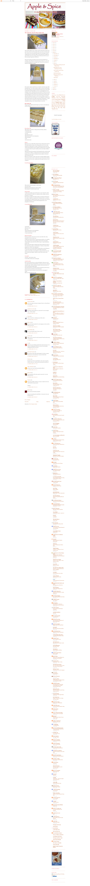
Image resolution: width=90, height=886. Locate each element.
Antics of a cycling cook (57, 808)
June (55, 63)
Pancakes (55, 105)
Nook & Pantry (55, 762)
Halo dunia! (54, 373)
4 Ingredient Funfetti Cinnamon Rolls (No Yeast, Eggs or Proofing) (58, 191)
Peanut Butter (61, 105)
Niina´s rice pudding (56, 436)
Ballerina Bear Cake (56, 771)
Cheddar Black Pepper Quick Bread (58, 182)
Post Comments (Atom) (33, 404)
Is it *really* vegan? (56, 737)
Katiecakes (55, 317)
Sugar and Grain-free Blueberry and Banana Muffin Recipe (58, 621)
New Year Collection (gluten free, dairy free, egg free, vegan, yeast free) (58, 666)
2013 (54, 45)
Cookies (63, 97)
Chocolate (63, 96)
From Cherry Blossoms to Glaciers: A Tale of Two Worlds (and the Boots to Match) (58, 314)
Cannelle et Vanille (56, 758)
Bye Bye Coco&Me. (56, 565)
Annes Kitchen (55, 828)
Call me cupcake (56, 607)
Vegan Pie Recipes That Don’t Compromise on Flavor (57, 331)
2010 (54, 50)
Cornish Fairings (55, 482)
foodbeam (54, 372)
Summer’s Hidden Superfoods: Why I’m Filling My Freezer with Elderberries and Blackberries (58, 247)
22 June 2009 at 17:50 (32, 363)
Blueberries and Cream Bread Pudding (58, 376)
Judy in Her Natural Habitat (58, 804)
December (55, 53)
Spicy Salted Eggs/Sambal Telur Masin (58, 596)
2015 (54, 42)
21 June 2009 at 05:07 (32, 333)
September (56, 58)
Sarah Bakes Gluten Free (57, 418)
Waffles (57, 108)
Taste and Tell (55, 181)
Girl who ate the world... (57, 746)
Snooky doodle (30, 301)
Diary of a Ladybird (56, 770)
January (55, 85)
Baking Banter (55, 219)
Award (53, 95)
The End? (54, 775)
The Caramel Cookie (56, 329)
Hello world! (55, 447)
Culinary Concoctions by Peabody (57, 281)
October (55, 56)
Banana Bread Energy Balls (57, 242)
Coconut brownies (55, 616)
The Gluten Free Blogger (57, 177)
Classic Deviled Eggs (56, 459)
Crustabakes (55, 465)
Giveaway (53, 102)
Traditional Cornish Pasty (56, 740)
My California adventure (56, 470)
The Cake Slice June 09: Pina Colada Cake (58, 71)
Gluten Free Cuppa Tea (57, 285)
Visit (56, 119)
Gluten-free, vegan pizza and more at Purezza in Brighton (58, 569)
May (55, 79)
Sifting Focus (55, 473)
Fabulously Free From (57, 469)
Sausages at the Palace (56, 822)
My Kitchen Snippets (56, 595)
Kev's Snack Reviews (56, 443)
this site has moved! (56, 646)
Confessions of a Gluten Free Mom (58, 367)
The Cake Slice (37, 295)
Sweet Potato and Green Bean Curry (58, 217)
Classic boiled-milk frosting (57, 783)
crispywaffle (55, 782)
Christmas (54, 97)
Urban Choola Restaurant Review (58, 747)
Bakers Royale (55, 355)
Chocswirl (55, 774)
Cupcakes (53, 99)
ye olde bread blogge (56, 789)
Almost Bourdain (56, 693)
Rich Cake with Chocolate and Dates (58, 628)
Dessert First (55, 383)
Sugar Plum (55, 488)
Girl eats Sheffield (56, 423)
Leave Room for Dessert (57, 500)
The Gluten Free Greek (57, 301)
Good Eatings (55, 358)
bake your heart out (56, 831)
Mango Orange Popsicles (56, 466)
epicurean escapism (56, 623)
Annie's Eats (55, 427)
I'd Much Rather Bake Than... (58, 634)
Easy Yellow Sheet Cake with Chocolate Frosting (57, 208)
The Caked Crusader (31, 351)
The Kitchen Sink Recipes (57, 337)
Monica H (29, 372)
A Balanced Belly (56, 245)
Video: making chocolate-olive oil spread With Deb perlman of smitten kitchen (58, 264)
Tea (56, 107)
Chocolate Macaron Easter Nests (58, 380)
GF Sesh (54, 446)
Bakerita (54, 321)
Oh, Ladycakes (55, 522)
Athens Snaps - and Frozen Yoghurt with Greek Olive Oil (58, 779)
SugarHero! (55, 290)
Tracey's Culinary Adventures (58, 834)
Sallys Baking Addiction (57, 202)
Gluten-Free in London (57, 559)
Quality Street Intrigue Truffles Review (58, 444)
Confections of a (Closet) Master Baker (58, 553)
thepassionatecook (56, 765)
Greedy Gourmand (56, 743)
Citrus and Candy (56, 844)
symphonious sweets (31, 308)
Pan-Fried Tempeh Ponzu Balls (57, 175)
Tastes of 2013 (55, 709)
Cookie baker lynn (56, 705)
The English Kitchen (56, 185)
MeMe (58, 103)
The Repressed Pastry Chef (57, 837)
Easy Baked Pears (55, 393)
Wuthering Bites (56, 548)
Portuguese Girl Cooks (57, 824)
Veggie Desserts (55, 241)
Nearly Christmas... (56, 673)
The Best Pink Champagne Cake (58, 588)
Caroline (29, 335)
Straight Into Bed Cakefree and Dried (58, 583)
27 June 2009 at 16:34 (32, 387)
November (56, 55)
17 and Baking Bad (56, 725)
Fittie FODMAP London (57, 346)
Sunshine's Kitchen (56, 342)
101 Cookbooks (55, 174)
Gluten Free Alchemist (57, 258)
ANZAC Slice (55, 520)
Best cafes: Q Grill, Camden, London (58, 642)
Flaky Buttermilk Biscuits (56, 474)
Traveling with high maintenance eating (58, 706)
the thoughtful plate (56, 645)
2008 (54, 87)
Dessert (63, 99)
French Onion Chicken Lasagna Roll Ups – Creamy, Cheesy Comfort (58, 295)
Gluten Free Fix (55, 660)
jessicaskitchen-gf (56, 492)
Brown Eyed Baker (56, 170)
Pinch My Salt (55, 458)
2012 (54, 47)
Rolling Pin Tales (56, 785)
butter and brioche (56, 508)
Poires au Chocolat (56, 676)
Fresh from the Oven (56, 797)
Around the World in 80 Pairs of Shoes (58, 311)
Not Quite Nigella (56, 272)
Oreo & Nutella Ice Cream (57, 639)
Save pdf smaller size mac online (58, 573)
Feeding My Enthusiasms (57, 254)
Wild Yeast (55, 543)
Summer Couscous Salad (56, 199)
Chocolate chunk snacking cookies (58, 523)
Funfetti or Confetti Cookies (57, 485)
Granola (64, 102)
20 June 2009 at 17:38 (32, 313)
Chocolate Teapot (56, 841)
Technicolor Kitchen (56, 409)
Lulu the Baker (30, 329)
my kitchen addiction (56, 612)
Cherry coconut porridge (56, 744)
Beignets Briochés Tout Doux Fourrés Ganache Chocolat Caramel (58, 440)
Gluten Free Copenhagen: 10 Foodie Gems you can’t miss (58, 303)
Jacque (29, 316)
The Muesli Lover (56, 641)
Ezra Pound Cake (56, 697)
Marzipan (54, 462)
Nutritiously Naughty (56, 455)
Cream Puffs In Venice (57, 531)
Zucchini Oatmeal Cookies (57, 226)
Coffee (60, 97)
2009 (54, 52)
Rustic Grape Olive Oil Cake (57, 229)
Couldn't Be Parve (56, 816)
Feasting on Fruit (56, 268)
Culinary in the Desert (57, 720)
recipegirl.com (55, 198)
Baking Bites (55, 375)
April (55, 81)
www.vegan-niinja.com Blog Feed (58, 435)
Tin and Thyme (55, 216)
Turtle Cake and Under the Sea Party (58, 501)
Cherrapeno (55, 672)
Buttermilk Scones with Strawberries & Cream (58, 68)
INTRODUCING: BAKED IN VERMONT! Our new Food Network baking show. (58, 555)
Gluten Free (59, 102)
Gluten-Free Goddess (56, 325)
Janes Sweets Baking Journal (58, 727)
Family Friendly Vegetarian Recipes (58, 847)
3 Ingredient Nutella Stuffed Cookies (58, 635)
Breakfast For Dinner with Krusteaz (58, 632)
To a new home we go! (56, 733)
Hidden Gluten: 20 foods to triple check (58, 493)
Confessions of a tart (56, 813)
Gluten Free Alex (56, 526)
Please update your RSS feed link (58, 759)
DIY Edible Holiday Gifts (57, 359)
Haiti (53, 813)
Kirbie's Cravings (56, 189)
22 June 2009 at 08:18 (32, 356)
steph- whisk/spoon (31, 366)
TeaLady (29, 379)
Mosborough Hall (55, 424)
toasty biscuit (55, 826)
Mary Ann (29, 322)
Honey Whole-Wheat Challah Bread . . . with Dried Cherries (58, 729)
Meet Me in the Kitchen (57, 755)
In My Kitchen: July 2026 (57, 251)
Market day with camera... (57, 721)
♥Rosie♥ (29, 389)
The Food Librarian (56, 484)
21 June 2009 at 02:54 (32, 326)
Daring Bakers (58, 99)
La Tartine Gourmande (57, 476)
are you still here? (55, 798)
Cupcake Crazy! (56, 638)
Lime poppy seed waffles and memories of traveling (57, 411)
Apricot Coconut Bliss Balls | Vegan (58, 278)
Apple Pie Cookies (55, 318)
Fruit (32, 295)
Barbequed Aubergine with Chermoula (58, 75)
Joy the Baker (55, 414)
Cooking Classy (55, 225)
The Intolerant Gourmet (57, 664)
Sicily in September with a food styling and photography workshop (58, 478)
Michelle (29, 359)
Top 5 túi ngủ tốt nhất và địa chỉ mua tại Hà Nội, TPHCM (58, 406)
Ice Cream (53, 103)
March (55, 82)
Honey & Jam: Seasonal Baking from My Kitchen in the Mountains (58, 658)
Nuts (53, 105)
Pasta (57, 105)
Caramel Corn (55, 805)
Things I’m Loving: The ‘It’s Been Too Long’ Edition (58, 699)
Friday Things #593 (56, 171)
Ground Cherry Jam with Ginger (58, 463)
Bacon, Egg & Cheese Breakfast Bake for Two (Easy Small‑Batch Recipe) (58, 187)
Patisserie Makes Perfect (57, 379)
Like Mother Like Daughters (58, 293)
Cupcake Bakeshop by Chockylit (58, 306)
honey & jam (55, 656)
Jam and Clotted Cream (57, 481)
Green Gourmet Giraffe (57, 250)
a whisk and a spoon (56, 211)
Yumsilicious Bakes (56, 683)
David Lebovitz (55, 262)
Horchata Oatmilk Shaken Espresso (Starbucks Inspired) (58, 323)
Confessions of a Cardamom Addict (58, 535)
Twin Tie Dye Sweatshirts (57, 427)
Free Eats (54, 350)
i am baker (55, 572)
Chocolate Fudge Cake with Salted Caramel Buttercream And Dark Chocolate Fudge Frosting (58, 685)
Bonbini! (54, 515)
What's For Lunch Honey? (57, 277)
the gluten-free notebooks (57, 750)
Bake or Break (55, 194)
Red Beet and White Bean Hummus (58, 756)
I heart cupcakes (56, 736)
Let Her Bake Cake (56, 829)
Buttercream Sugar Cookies (57, 291)
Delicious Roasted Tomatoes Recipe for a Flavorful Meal (58, 397)
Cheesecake (58, 96)
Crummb (54, 801)
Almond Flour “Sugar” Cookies (57, 661)
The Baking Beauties (56, 392)
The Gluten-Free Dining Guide (58, 567)
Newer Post (26, 401)
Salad (56, 106)
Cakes (29, 295)
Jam (56, 103)
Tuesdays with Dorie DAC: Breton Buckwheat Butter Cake (58, 213)
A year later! (55, 516)
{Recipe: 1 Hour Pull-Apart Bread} (58, 624)
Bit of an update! (55, 653)
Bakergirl (54, 716)
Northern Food (55, 708)
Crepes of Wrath (56, 575)
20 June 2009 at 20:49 (32, 319)
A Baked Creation (56, 599)
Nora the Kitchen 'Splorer (57, 833)
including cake (55, 732)
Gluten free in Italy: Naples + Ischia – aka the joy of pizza (58, 561)
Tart (54, 107)
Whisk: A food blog (56, 793)
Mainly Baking (55, 400)
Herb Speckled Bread (57, 73)
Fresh (54, 579)
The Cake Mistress (56, 519)
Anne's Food (55, 334)
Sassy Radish (55, 512)
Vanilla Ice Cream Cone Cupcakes (58, 713)
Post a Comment (27, 399)
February (55, 84)
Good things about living (57, 836)
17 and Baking (55, 724)
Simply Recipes (55, 430)
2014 (54, 44)
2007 (54, 89)
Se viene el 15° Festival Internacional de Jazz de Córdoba (58, 344)
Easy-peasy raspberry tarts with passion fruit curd (57, 767)
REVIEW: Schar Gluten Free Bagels (58, 456)
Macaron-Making (55, 489)
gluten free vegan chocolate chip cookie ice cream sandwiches (58, 420)
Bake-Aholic (55, 395)
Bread (60, 95)
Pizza (64, 105)
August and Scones (56, 255)
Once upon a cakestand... (57, 842)
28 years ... (54, 536)
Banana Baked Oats (56, 178)
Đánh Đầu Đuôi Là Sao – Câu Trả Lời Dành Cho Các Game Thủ (58, 352)
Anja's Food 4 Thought (57, 839)
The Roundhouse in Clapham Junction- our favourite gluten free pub (58, 680)
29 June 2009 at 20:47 (32, 397)
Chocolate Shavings (56, 495)
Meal (61, 103)
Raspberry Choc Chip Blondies (57, 702)
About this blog (55, 790)
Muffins (64, 103)
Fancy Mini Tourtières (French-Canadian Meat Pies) (57, 385)
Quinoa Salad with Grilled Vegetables (58, 326)
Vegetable (54, 108)
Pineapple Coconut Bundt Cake (57, 282)
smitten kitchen (55, 232)
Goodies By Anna (56, 450)
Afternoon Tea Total (56, 619)
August (55, 60)
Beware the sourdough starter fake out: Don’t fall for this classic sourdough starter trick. (58, 221)
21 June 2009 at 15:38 (32, 349)
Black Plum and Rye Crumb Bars (58, 509)
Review (53, 106)
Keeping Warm (55, 531)
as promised (55, 763)
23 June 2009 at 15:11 (32, 369)
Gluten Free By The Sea (57, 652)
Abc (53, 299)
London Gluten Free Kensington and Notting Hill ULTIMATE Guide (58, 260)
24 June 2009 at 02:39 (32, 377)
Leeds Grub (55, 821)
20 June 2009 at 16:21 (32, 306)
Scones (58, 106)
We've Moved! (55, 600)
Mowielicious (55, 649)
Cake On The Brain (56, 503)
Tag (52, 107)
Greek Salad (56, 77)
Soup (64, 106)
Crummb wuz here (56, 802)
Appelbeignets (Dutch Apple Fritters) (58, 694)
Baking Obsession (56, 689)
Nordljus (54, 777)
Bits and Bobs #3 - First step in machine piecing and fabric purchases (58, 604)
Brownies (63, 95)
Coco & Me (55, 564)
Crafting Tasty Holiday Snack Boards (58, 355)
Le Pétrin (54, 438)
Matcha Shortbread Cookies (57, 576)
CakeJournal (55, 362)
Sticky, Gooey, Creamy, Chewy (58, 298)
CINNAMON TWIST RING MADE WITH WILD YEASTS (58, 505)
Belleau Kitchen (56, 405)
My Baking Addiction (56, 207)
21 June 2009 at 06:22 (32, 340)
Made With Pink (56, 587)
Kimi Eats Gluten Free (57, 387)
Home (37, 401)
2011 (54, 49)
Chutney (57, 97)
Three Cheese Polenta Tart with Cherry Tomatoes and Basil (58, 690)
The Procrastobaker (56, 739)
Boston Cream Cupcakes (56, 786)
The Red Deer (55, 603)
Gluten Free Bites (56, 678)
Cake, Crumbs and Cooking (58, 712)
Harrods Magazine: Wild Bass (57, 650)
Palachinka (55, 627)
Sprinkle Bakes (55, 228)
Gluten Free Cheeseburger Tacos (58, 347)
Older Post (48, 401)
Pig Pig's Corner (56, 669)
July (55, 61)
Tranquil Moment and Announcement (58, 580)
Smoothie (61, 106)
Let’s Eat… (54, 613)
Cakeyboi (54, 539)
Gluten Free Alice (56, 237)
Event (58, 101)
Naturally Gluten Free (57, 591)
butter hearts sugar (56, 701)
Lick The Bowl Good (56, 631)
